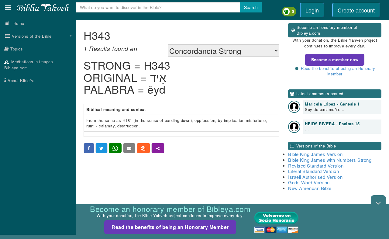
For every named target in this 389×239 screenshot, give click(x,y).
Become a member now (335, 59)
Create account (356, 10)
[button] (7, 8)
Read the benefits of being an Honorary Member (170, 226)
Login (312, 10)
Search (251, 7)
